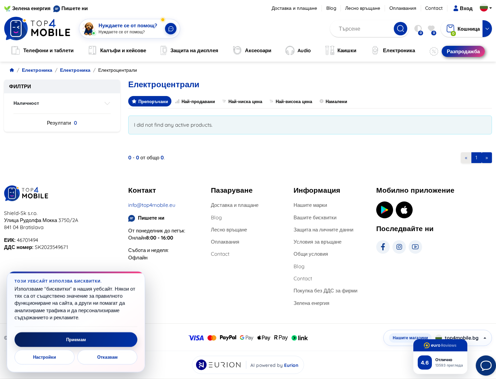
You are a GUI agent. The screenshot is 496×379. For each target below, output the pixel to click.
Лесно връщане (362, 8)
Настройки (44, 357)
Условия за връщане (317, 242)
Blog (331, 8)
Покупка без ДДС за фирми (325, 290)
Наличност (26, 103)
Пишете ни (74, 8)
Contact (434, 8)
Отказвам (107, 357)
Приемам (76, 339)
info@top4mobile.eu (151, 205)
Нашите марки (310, 205)
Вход (466, 8)
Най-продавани (198, 101)
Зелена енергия (31, 8)
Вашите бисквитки (315, 217)
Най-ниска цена (245, 101)
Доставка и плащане (294, 8)
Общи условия (311, 254)
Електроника (37, 70)
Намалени (336, 101)
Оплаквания (402, 8)
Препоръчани (153, 101)
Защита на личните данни (323, 229)
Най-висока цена (294, 101)
